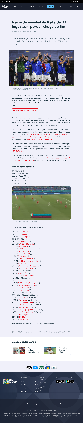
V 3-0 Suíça (23, 300)
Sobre (37, 388)
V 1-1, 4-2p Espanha (26, 310)
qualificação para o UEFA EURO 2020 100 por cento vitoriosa (47, 134)
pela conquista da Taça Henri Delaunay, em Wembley (31, 137)
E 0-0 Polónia (23, 273)
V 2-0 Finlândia (24, 241)
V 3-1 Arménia (24, 251)
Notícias (37, 381)
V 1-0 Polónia (23, 234)
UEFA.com (43, 382)
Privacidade (16, 404)
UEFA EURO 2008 (18, 151)
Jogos (23, 381)
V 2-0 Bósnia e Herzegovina (28, 283)
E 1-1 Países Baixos (26, 275)
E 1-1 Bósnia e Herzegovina (29, 266)
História (37, 384)
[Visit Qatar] (54, 367)
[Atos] (35, 367)
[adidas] (29, 367)
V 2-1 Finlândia (24, 254)
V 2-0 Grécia (22, 256)
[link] (14, 6)
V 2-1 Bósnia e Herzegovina (28, 249)
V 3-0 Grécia (23, 246)
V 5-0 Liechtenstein (25, 258)
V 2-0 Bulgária (24, 288)
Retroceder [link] (16, 17)
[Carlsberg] (41, 367)
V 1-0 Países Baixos (26, 268)
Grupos (23, 388)
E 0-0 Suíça (23, 317)
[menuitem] (15, 6)
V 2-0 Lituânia (24, 290)
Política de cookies (49, 404)
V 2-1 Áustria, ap (25, 305)
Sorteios (23, 384)
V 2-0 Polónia (23, 280)
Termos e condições (33, 404)
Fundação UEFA (43, 386)
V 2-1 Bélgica (23, 307)
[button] (60, 6)
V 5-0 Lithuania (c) (25, 319)
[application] (41, 203)
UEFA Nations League (5, 6)
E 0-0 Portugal (23, 237)
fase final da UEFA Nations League (39, 139)
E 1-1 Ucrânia (23, 232)
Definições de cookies (66, 404)
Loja (36, 391)
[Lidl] (47, 367)
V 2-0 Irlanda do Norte (27, 285)
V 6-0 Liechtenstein (26, 244)
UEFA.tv (23, 391)
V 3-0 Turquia (23, 297)
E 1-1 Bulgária (24, 314)
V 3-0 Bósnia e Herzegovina (28, 261)
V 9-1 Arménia (23, 263)
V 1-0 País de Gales (26, 302)
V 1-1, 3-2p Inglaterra (25, 312)
